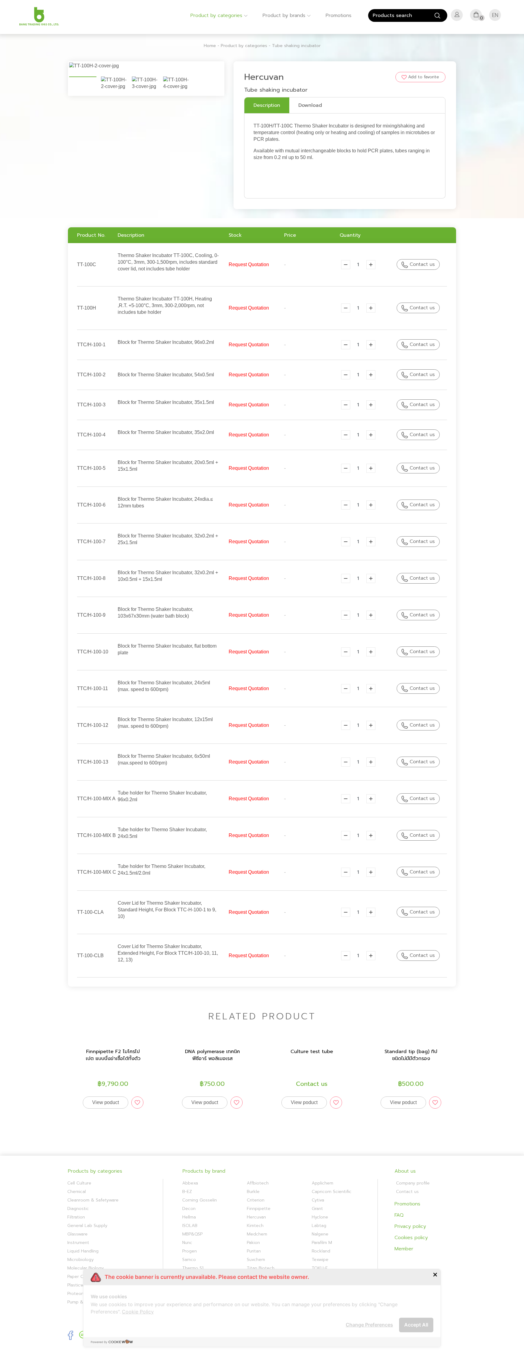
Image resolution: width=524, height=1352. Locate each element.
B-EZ (187, 1191)
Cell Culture (79, 1183)
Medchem (257, 1234)
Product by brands (285, 15)
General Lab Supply (87, 1225)
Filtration (76, 1217)
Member (404, 1248)
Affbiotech (258, 1183)
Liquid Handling (83, 1251)
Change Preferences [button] (369, 1325)
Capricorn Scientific (331, 1191)
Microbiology (80, 1259)
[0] (476, 16)
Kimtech (255, 1225)
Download (310, 105)
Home (210, 45)
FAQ (399, 1215)
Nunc (187, 1242)
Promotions (338, 15)
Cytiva (318, 1200)
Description (267, 105)
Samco (189, 1259)
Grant (317, 1208)
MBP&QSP (192, 1234)
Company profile (413, 1183)
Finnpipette (258, 1208)
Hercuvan (256, 1217)
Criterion (255, 1200)
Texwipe (320, 1259)
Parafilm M (322, 1242)
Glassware (77, 1234)
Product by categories (217, 15)
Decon (189, 1208)
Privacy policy (410, 1226)
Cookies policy (411, 1237)
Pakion (253, 1242)
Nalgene (320, 1234)
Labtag (319, 1225)
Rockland (321, 1251)
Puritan (254, 1251)
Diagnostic (78, 1208)
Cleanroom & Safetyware (93, 1200)
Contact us (421, 264)
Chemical (76, 1191)
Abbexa (190, 1183)
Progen (189, 1251)
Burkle (253, 1191)
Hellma (189, 1217)
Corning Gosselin (199, 1200)
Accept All (416, 1325)
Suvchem (256, 1259)
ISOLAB (189, 1225)
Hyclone (320, 1217)
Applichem (322, 1183)
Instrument (78, 1242)
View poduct (105, 1102)
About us (405, 1171)
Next (232, 68)
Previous (60, 68)
